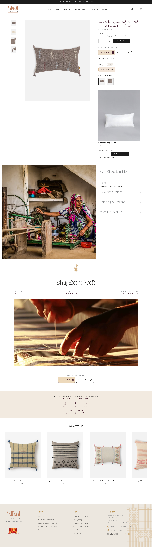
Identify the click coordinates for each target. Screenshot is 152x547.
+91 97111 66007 (76, 410)
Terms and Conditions (80, 516)
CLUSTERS (67, 9)
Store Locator (42, 530)
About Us (41, 516)
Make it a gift (105, 52)
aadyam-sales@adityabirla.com (76, 413)
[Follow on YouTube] (129, 534)
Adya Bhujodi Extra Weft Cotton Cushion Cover (62, 481)
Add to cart (121, 41)
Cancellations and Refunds (82, 526)
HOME (57, 9)
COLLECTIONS (80, 9)
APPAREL (48, 9)
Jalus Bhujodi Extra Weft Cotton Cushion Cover (105, 481)
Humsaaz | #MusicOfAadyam (47, 526)
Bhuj (16, 294)
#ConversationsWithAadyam (47, 523)
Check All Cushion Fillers (106, 157)
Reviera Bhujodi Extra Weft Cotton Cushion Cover (21, 481)
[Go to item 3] (14, 40)
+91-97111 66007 (117, 530)
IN (110, 64)
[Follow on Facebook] (121, 534)
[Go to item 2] (14, 31)
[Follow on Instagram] (125, 534)
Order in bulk (123, 52)
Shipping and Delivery (80, 523)
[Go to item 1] (14, 23)
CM (105, 64)
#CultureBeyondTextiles (46, 520)
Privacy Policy (77, 520)
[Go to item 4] (14, 49)
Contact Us (77, 533)
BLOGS (104, 9)
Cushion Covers (129, 294)
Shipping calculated (112, 36)
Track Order (77, 530)
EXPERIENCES (93, 9)
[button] (121, 192)
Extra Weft (70, 294)
